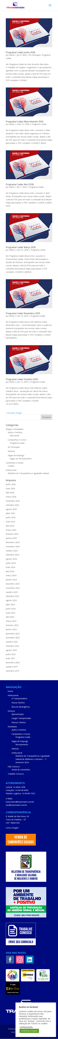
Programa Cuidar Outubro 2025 (22, 379)
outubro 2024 (12, 550)
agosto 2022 (11, 650)
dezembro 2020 (13, 662)
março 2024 (11, 575)
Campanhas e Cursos (17, 439)
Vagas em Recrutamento (21, 458)
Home (10, 691)
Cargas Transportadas (21, 718)
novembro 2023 (13, 588)
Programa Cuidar (39, 124)
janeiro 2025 (11, 538)
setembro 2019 (12, 671)
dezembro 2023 (13, 583)
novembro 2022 (13, 637)
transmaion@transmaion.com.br (20, 802)
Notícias (11, 451)
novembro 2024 (13, 546)
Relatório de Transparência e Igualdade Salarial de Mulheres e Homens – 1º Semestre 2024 (33, 759)
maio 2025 (10, 521)
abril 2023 (10, 617)
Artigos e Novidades (14, 429)
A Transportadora (19, 698)
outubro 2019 (12, 666)
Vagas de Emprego (16, 455)
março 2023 (11, 621)
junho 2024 (11, 563)
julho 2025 (10, 513)
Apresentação (18, 714)
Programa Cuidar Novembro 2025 (23, 313)
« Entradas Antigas (14, 413)
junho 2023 (11, 608)
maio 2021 (10, 658)
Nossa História (18, 702)
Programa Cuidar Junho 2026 (20, 52)
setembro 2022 (12, 646)
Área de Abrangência (21, 706)
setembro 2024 (12, 554)
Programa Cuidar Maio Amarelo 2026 (24, 121)
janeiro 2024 (11, 579)
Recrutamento (22, 744)
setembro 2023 (12, 596)
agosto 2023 (11, 600)
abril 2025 (10, 525)
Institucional (11, 470)
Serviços (11, 711)
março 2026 (11, 496)
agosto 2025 (11, 509)
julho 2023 (10, 604)
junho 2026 (11, 484)
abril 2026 (10, 492)
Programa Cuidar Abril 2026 (20, 184)
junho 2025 (11, 517)
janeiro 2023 (11, 629)
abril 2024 (10, 571)
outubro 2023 (12, 592)
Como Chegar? (12, 827)
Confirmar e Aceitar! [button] (29, 1031)
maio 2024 (10, 567)
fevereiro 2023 (12, 625)
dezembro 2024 (13, 542)
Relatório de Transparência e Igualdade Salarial (28, 473)
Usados (11, 466)
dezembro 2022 (13, 633)
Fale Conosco (14, 766)
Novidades (12, 726)
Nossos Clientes (19, 722)
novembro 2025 (13, 501)
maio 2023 (10, 613)
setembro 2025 (12, 505)
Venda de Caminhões (21, 769)
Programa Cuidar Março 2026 (21, 247)
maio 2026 (10, 488)
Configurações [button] (26, 1027)
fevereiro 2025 (12, 534)
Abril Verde (14, 435)
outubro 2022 (12, 641)
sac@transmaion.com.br (16, 805)
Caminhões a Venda (14, 462)
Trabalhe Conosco (16, 774)
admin (12, 55)
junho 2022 (11, 654)
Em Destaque (35, 55)
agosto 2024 (11, 559)
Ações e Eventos (15, 432)
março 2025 (11, 530)
